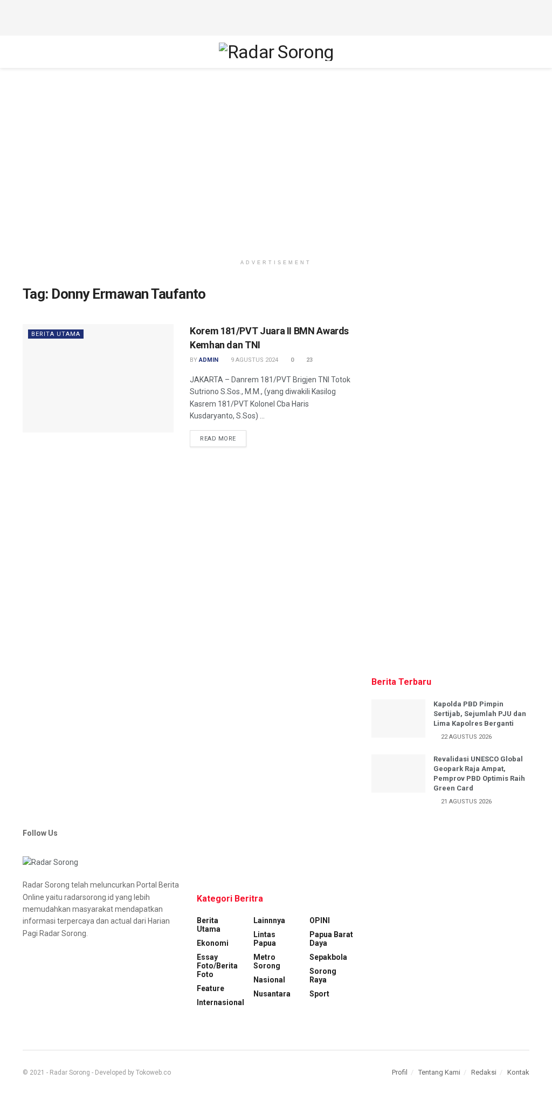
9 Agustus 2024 (253, 359)
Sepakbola (328, 957)
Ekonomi (213, 943)
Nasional (269, 979)
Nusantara (272, 993)
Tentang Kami (439, 1072)
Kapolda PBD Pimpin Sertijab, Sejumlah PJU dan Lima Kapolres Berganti (479, 713)
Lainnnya (269, 920)
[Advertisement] (276, 16)
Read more (218, 438)
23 (309, 359)
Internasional (220, 1002)
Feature (210, 988)
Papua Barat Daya (331, 938)
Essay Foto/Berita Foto (217, 966)
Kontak (518, 1072)
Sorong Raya (322, 975)
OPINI (319, 920)
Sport (319, 993)
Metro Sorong (266, 961)
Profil (400, 1072)
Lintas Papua (264, 938)
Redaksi (483, 1072)
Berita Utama (55, 334)
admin (208, 359)
